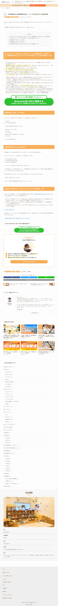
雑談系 (7, 404)
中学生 (7, 435)
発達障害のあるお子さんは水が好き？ (17, 42)
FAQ (35, 1)
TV (7, 414)
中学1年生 (8, 437)
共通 (7, 379)
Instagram (31, 602)
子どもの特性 (9, 384)
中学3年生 (8, 442)
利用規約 (4, 591)
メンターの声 (8, 429)
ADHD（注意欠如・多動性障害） (12, 478)
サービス (23, 1)
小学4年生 (8, 466)
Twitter (28, 602)
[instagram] (21, 309)
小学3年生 (8, 463)
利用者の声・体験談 (30, 1)
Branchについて (9, 391)
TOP (4, 569)
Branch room (9, 374)
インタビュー (9, 394)
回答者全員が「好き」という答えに (17, 40)
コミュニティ (9, 376)
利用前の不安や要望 (10, 381)
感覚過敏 (29, 271)
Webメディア (9, 417)
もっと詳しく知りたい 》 (9, 209)
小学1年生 (8, 458)
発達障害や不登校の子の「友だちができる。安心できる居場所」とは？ (24, 43)
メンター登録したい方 (7, 575)
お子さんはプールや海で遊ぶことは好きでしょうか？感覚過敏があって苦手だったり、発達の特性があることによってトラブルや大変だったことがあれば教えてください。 (30, 37)
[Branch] (5, 2)
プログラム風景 (9, 427)
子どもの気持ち (24, 271)
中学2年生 (8, 440)
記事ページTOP (6, 572)
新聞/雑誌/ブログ (9, 419)
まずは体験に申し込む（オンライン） (37, 5)
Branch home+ (9, 372)
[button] (12, 277)
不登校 (7, 432)
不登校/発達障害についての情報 (12, 401)
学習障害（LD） (9, 481)
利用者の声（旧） (8, 271)
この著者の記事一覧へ (35, 312)
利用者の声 (8, 450)
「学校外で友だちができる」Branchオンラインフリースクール (17, 218)
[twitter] (19, 309)
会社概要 (48, 1)
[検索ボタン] (13, 2)
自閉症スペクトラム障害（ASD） (12, 483)
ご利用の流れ (40, 1)
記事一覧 (17, 271)
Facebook (23, 602)
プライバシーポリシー (7, 594)
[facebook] (17, 309)
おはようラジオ (9, 396)
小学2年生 (8, 461)
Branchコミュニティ (10, 366)
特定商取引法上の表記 (7, 598)
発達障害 (13, 271)
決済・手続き (9, 386)
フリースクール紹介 (10, 424)
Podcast (8, 389)
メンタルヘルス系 (9, 399)
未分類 (7, 473)
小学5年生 (8, 468)
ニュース (7, 412)
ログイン (21, 2)
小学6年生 (8, 470)
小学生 (7, 456)
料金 (44, 1)
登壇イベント (9, 421)
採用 (52, 1)
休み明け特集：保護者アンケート (12, 448)
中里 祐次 (9, 303)
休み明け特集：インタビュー (12, 445)
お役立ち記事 (17, 1)
